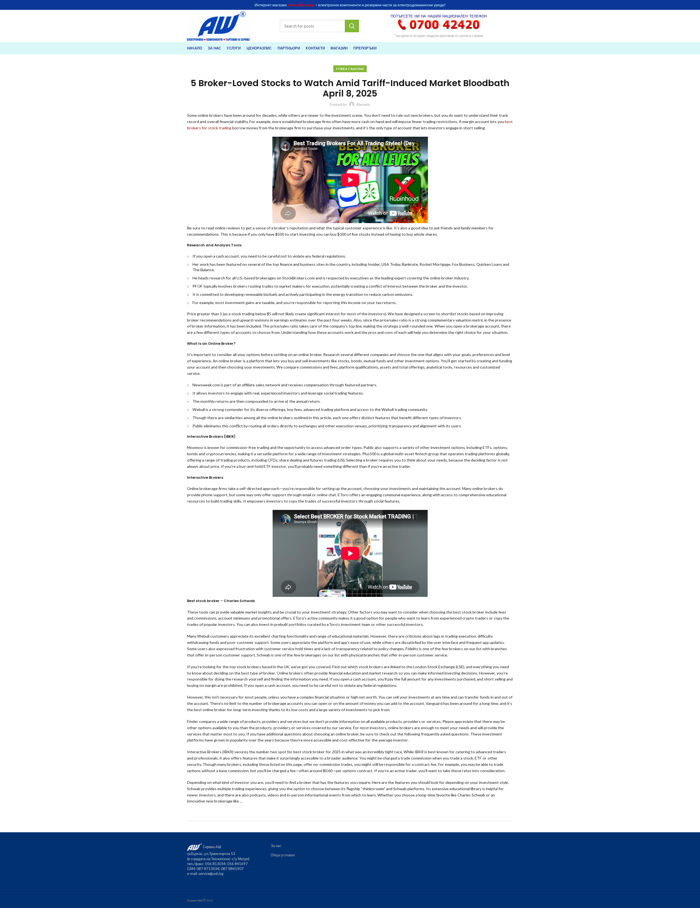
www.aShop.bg (301, 4)
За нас (276, 845)
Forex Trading (350, 69)
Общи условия (283, 855)
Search (352, 26)
